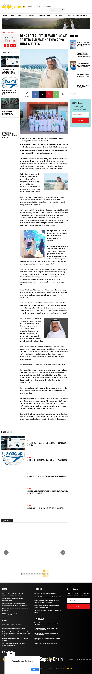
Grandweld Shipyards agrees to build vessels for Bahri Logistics (83, 65)
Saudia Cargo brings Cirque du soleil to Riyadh (15, 639)
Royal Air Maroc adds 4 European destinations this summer (83, 44)
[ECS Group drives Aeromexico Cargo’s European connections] (73, 54)
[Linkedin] (52, 659)
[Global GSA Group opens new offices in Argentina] (13, 507)
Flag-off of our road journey (11, 625)
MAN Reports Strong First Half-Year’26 (83, 86)
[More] (62, 94)
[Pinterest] (49, 94)
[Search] (63, 10)
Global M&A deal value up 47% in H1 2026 (47, 597)
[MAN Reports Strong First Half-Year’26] (73, 86)
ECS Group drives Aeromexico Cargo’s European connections (83, 54)
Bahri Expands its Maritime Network (45, 593)
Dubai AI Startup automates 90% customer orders (7, 113)
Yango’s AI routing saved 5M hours (45, 643)
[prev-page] (71, 94)
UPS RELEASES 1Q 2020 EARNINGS (13, 628)
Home (3, 32)
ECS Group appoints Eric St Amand (13, 614)
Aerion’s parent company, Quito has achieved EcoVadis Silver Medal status (9, 134)
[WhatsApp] (56, 94)
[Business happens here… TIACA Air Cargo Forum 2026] (10, 82)
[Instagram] (8, 45)
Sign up (80, 121)
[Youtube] (14, 45)
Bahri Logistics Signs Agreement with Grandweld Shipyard (46, 606)
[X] (11, 45)
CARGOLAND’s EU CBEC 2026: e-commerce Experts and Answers (8, 71)
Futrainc (69, 668)
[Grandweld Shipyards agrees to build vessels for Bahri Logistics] (73, 65)
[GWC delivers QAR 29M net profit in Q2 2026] (73, 75)
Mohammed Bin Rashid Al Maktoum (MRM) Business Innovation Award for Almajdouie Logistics (16, 633)
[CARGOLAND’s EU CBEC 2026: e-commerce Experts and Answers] (10, 61)
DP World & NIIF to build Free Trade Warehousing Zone (13, 644)
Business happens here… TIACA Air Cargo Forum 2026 (9, 92)
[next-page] (74, 94)
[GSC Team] (6, 41)
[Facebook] (5, 45)
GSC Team (12, 41)
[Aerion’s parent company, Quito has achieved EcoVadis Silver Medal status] (10, 124)
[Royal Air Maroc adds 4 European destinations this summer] (73, 44)
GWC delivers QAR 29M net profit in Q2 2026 (83, 75)
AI (27, 440)
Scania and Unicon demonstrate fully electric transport (46, 628)
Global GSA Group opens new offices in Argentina (46, 508)
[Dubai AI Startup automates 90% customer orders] (10, 103)
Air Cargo (11, 32)
